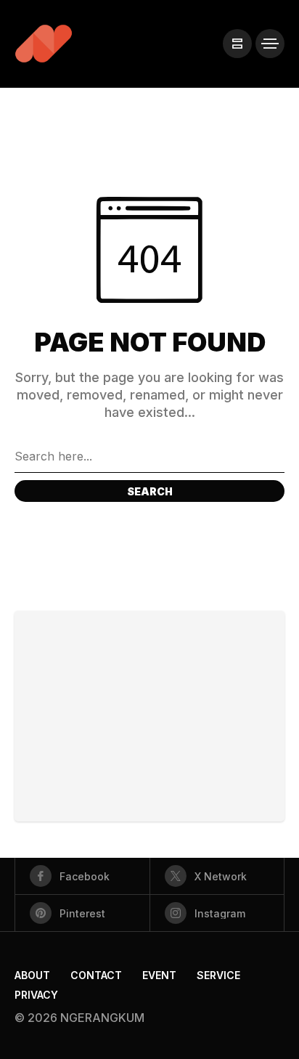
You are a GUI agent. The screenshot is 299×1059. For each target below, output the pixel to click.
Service (218, 975)
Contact (96, 975)
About (32, 975)
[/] (237, 43)
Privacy (36, 995)
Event (159, 975)
